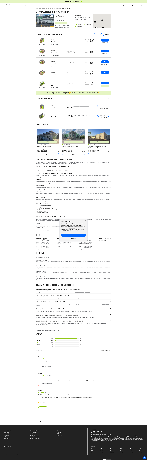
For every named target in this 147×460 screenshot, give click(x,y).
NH (57, 444)
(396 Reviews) (61, 20)
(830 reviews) (69, 144)
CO (12, 444)
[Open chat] (144, 457)
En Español (59, 432)
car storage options (105, 304)
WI (10, 446)
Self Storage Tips (33, 433)
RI (76, 444)
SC (78, 444)
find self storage (44, 8)
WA (8, 446)
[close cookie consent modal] (86, 220)
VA (6, 446)
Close (73, 235)
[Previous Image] (37, 20)
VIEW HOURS (89, 15)
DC (19, 444)
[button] (73, 100)
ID (26, 444)
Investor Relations (7, 433)
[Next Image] (53, 20)
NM (61, 444)
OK (70, 444)
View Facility (103, 105)
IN (29, 444)
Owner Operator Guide (34, 436)
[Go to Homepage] (8, 5)
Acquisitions (6, 432)
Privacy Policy (59, 435)
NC (65, 444)
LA (35, 444)
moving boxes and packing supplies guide (82, 292)
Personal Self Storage (34, 432)
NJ (59, 444)
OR (72, 444)
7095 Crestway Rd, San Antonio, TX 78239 (82, 115)
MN (46, 444)
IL (28, 444)
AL (4, 444)
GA (23, 444)
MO (51, 444)
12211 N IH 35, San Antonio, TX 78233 (81, 106)
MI (44, 444)
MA (42, 444)
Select (105, 40)
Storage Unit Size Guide (35, 438)
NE (53, 444)
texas (51, 8)
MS (48, 444)
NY (63, 444)
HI (24, 444)
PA (74, 444)
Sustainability (6, 438)
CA (10, 444)
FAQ (57, 430)
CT (14, 444)
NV (55, 444)
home (37, 8)
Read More (43, 407)
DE (16, 444)
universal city (57, 8)
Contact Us (6, 436)
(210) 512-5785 (66, 27)
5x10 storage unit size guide (75, 311)
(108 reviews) (43, 144)
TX (82, 444)
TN (80, 444)
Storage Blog (32, 435)
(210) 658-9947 (46, 230)
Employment (6, 435)
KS (31, 444)
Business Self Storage (34, 430)
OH (68, 444)
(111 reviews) (94, 144)
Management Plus (7, 430)
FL (21, 444)
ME (38, 444)
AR (6, 444)
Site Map (58, 433)
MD (40, 444)
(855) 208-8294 (104, 240)
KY (34, 444)
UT (4, 446)
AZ (8, 444)
